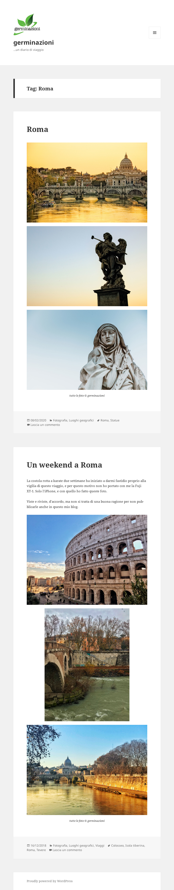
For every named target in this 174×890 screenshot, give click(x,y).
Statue (114, 420)
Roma (37, 129)
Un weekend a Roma (64, 465)
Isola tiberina (134, 845)
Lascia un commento (45, 425)
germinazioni (33, 42)
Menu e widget (155, 38)
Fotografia (60, 420)
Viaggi (99, 845)
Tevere (41, 850)
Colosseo (117, 845)
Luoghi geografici (81, 420)
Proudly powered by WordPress (50, 881)
